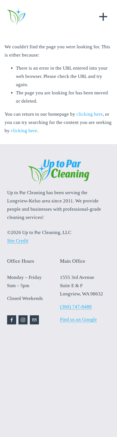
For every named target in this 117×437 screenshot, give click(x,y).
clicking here (89, 114)
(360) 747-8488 (76, 306)
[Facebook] (11, 319)
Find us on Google (78, 319)
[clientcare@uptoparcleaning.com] (34, 319)
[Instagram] (23, 319)
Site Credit (17, 240)
